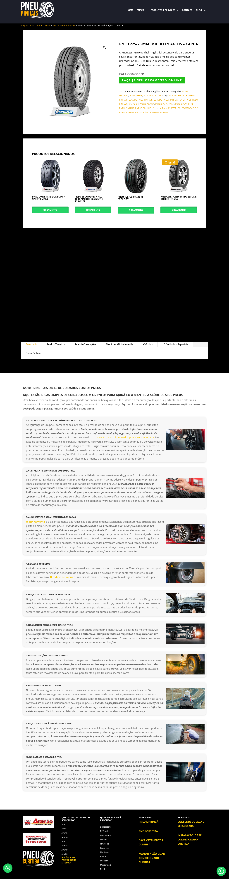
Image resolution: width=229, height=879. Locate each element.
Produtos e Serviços (162, 10)
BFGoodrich (105, 831)
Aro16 (56, 25)
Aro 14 (64, 828)
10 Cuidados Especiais (175, 344)
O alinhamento (36, 521)
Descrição (32, 344)
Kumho (103, 856)
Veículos (148, 344)
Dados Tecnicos (56, 344)
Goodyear (104, 848)
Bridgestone (105, 826)
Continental (105, 835)
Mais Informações (85, 344)
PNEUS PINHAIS (143, 108)
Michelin (123, 95)
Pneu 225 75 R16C (164, 103)
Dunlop (103, 839)
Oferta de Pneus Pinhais (141, 103)
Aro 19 (64, 849)
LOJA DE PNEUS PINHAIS (166, 99)
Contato (187, 10)
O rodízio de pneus (61, 577)
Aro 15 (64, 832)
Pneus (140, 10)
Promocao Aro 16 (152, 95)
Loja (39, 25)
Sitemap (66, 862)
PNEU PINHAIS (126, 108)
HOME (129, 10)
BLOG (199, 10)
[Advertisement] (114, 282)
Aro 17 (64, 841)
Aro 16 (64, 837)
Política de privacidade (69, 859)
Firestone (104, 843)
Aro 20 (64, 854)
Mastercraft (105, 864)
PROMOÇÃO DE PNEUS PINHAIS (151, 112)
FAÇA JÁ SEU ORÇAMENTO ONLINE (152, 80)
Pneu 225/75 (68, 25)
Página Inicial (28, 25)
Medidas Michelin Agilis (120, 344)
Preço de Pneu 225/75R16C (166, 108)
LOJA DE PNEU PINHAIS (141, 99)
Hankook (104, 852)
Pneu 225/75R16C (184, 103)
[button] (104, 47)
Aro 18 (64, 845)
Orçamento (50, 209)
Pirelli (102, 869)
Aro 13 (64, 824)
